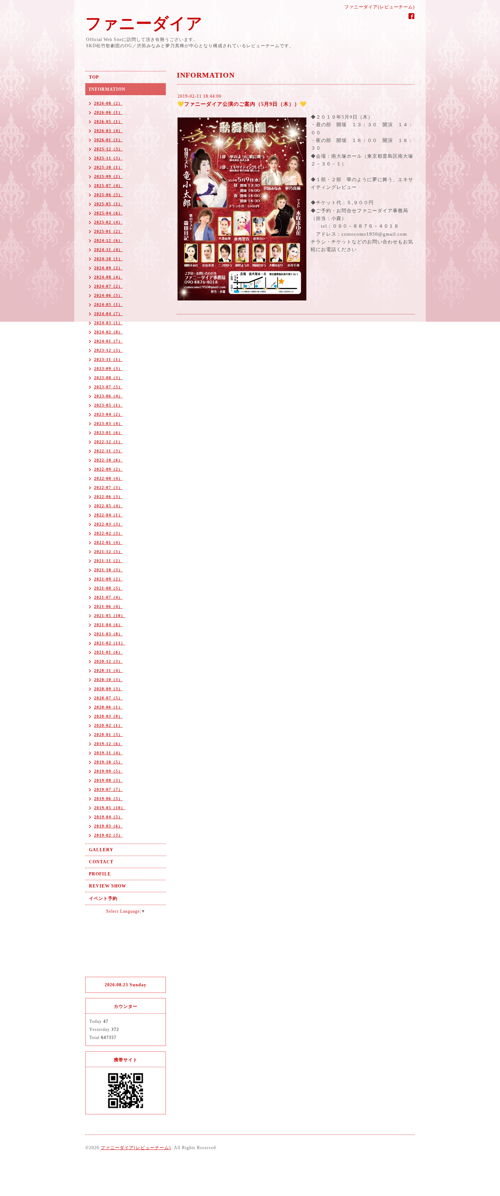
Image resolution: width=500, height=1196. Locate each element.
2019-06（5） (108, 798)
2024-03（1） (108, 323)
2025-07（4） (108, 185)
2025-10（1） (108, 167)
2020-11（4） (108, 670)
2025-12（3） (108, 149)
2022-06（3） (108, 496)
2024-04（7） (108, 313)
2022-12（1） (108, 442)
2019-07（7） (108, 789)
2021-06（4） (108, 606)
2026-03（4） (108, 130)
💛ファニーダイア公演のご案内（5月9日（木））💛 (242, 104)
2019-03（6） (108, 826)
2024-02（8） (108, 332)
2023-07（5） (108, 387)
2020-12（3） (108, 661)
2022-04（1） (108, 515)
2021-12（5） (108, 551)
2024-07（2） (108, 286)
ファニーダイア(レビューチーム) (136, 1147)
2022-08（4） (108, 478)
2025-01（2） (108, 231)
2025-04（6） (108, 213)
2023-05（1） (108, 405)
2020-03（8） (108, 716)
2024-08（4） (108, 277)
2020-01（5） (108, 734)
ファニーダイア (144, 24)
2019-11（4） (108, 753)
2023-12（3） (108, 350)
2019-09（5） (108, 771)
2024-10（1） (108, 259)
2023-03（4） (108, 423)
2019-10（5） (108, 762)
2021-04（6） (108, 625)
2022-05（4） (108, 506)
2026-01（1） (108, 140)
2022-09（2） (108, 469)
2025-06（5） (108, 195)
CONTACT (101, 861)
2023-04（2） (108, 414)
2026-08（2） (108, 103)
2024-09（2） (108, 268)
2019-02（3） (108, 835)
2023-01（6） (108, 432)
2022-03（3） (108, 524)
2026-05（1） (108, 121)
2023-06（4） (108, 396)
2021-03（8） (108, 634)
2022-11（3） (108, 451)
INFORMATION (107, 89)
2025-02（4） (108, 222)
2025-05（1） (108, 204)
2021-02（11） (109, 643)
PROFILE (100, 874)
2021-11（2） (108, 560)
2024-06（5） (108, 295)
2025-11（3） (108, 158)
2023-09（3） (108, 368)
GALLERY (101, 849)
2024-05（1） (108, 304)
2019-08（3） (108, 780)
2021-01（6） (108, 652)
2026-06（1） (108, 112)
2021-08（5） (108, 588)
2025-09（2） (108, 176)
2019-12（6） (108, 743)
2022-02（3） (108, 533)
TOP (94, 77)
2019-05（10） (109, 808)
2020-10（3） (108, 679)
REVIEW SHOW (107, 886)
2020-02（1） (108, 725)
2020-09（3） (108, 689)
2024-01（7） (108, 341)
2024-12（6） (108, 240)
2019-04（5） (108, 817)
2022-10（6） (108, 460)
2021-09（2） (108, 579)
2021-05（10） (109, 615)
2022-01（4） (108, 542)
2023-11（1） (108, 359)
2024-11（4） (108, 249)
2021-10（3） (108, 570)
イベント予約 (103, 898)
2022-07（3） (108, 487)
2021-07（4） (108, 597)
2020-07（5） (108, 698)
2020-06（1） (108, 707)
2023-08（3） (108, 377)
